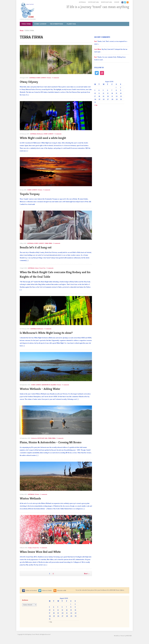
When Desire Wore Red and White (40, 552)
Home (21, 30)
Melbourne (40, 134)
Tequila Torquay (30, 194)
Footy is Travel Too (40, 268)
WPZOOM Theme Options (117, 590)
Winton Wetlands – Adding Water (40, 389)
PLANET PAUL (71, 24)
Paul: (95, 41)
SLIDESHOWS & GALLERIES (49, 385)
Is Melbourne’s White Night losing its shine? (46, 333)
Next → (87, 574)
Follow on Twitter (47, 590)
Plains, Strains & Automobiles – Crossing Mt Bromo (50, 442)
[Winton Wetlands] (56, 477)
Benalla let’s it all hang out (35, 247)
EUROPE (116, 2)
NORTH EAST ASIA (106, 2)
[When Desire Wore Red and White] (56, 530)
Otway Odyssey (29, 82)
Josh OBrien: (97, 49)
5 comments (60, 438)
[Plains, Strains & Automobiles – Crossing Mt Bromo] (56, 421)
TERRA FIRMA (26, 24)
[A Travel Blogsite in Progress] (27, 10)
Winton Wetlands (30, 498)
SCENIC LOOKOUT (40, 24)
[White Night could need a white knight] (56, 117)
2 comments (43, 494)
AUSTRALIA (82, 2)
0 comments (55, 77)
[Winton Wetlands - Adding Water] (56, 368)
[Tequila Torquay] (56, 173)
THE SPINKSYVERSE (56, 24)
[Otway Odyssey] (56, 60)
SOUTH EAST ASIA (93, 2)
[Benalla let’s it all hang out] (56, 226)
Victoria (49, 77)
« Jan (95, 105)
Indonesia (34, 438)
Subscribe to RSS (61, 590)
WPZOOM (129, 635)
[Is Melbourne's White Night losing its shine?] (56, 312)
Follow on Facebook (31, 590)
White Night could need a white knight (43, 138)
